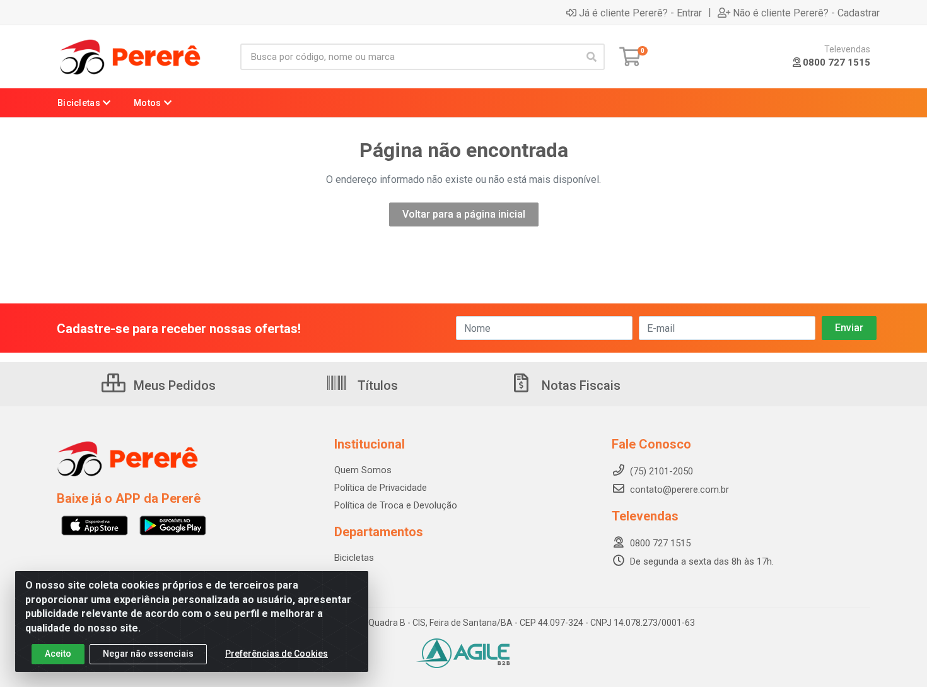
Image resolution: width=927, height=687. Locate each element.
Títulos (376, 385)
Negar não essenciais (148, 654)
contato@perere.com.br (679, 489)
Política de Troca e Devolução (395, 505)
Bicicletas (354, 557)
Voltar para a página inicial (463, 214)
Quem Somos (363, 470)
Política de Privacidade (380, 487)
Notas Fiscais (580, 385)
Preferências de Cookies (276, 654)
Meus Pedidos (173, 385)
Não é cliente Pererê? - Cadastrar (806, 13)
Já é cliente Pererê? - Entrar (640, 13)
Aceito (58, 654)
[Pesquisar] (591, 57)
